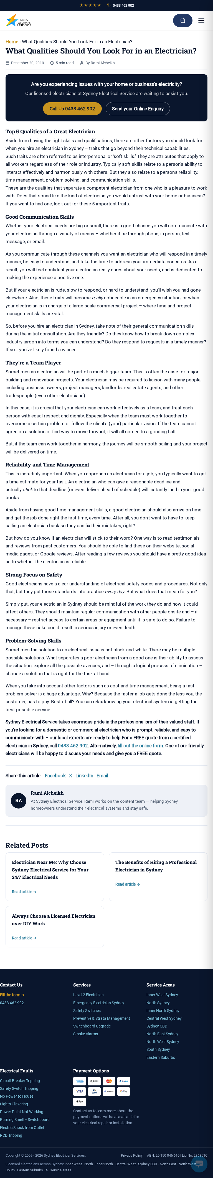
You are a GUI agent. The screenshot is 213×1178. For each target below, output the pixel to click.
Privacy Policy (132, 1155)
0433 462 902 (123, 5)
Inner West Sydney (162, 995)
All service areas (58, 1170)
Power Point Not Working (21, 1112)
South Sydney (158, 1049)
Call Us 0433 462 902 (72, 108)
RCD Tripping (11, 1135)
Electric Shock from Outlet (22, 1127)
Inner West (73, 1164)
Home (12, 41)
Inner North (104, 1164)
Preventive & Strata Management (101, 1018)
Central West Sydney (164, 1018)
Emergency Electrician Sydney (98, 1003)
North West (187, 1164)
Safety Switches (87, 1010)
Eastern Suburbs (160, 1057)
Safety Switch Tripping (19, 1088)
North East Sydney (162, 1034)
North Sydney (158, 1003)
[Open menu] (201, 20)
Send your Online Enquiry (138, 108)
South (10, 1170)
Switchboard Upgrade (92, 1026)
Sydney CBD (156, 1026)
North (88, 1164)
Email (102, 775)
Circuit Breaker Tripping (20, 1080)
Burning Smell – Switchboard (25, 1119)
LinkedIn (84, 775)
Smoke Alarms (85, 1034)
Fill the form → (12, 995)
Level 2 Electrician (88, 995)
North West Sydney (162, 1041)
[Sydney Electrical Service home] (19, 20)
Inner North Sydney (162, 1010)
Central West (125, 1164)
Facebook (55, 775)
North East (168, 1164)
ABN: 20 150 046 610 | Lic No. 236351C (177, 1155)
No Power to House (16, 1096)
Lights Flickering (14, 1104)
